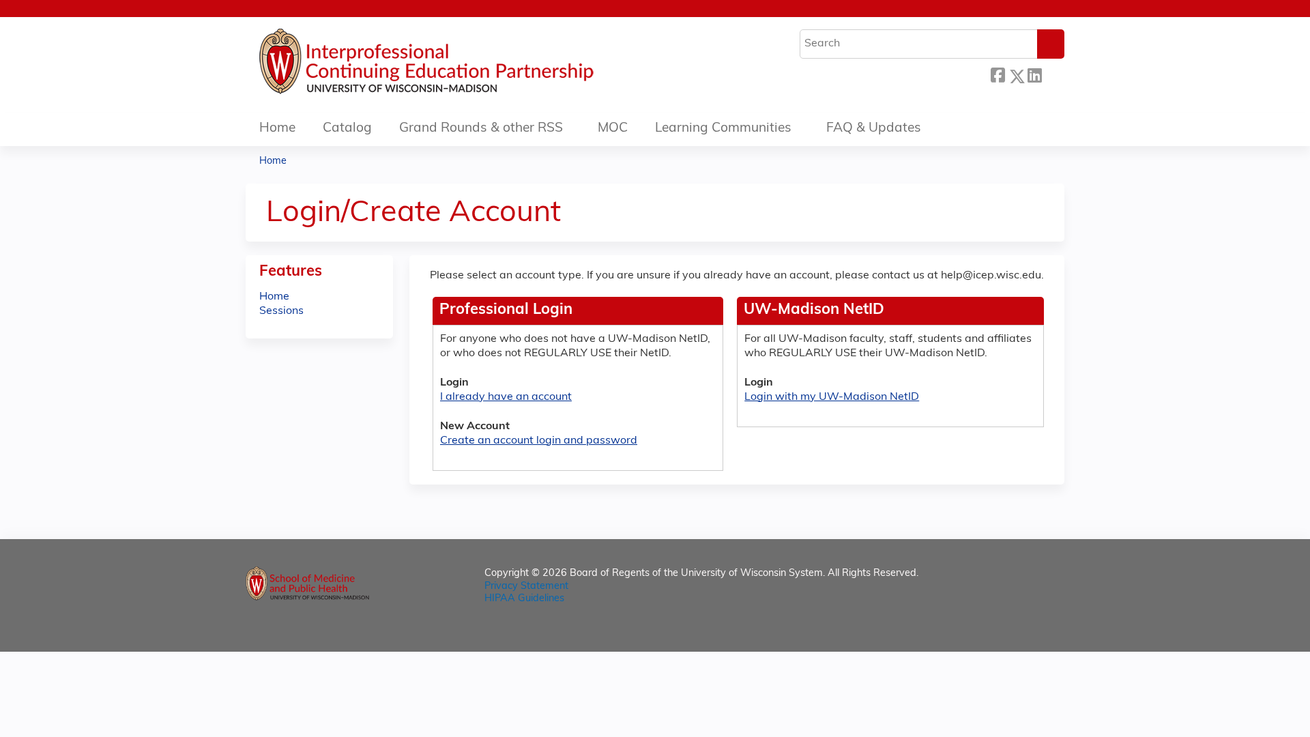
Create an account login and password (538, 440)
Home (277, 128)
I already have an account (506, 397)
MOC (613, 128)
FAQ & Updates (873, 128)
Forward (1053, 74)
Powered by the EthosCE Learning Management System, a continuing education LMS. (1015, 629)
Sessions (281, 311)
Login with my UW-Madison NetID (831, 397)
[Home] (467, 65)
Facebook (997, 74)
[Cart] (1060, 14)
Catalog (347, 128)
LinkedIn (1034, 74)
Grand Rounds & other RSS (481, 128)
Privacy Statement (526, 586)
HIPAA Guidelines (524, 599)
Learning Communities (723, 128)
